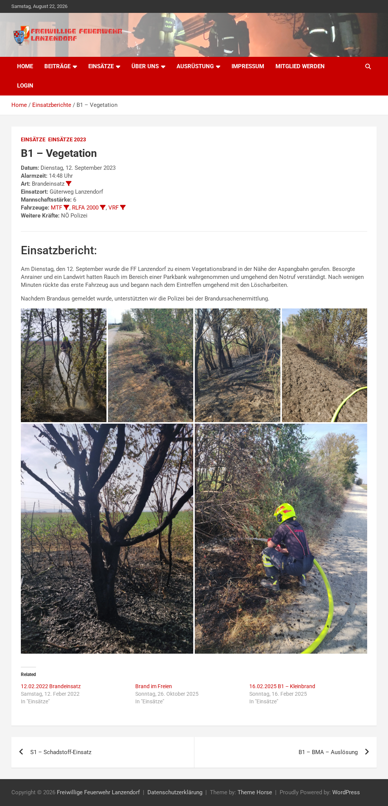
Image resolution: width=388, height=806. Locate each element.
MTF (56, 207)
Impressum (248, 66)
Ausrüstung (195, 66)
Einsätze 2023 (67, 139)
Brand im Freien (153, 686)
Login (25, 85)
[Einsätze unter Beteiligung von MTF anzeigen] (66, 207)
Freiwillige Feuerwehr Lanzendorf (98, 792)
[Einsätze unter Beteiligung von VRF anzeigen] (123, 207)
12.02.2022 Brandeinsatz (51, 686)
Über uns (145, 66)
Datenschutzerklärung (174, 792)
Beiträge (57, 66)
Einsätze (101, 66)
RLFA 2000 (85, 207)
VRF (113, 207)
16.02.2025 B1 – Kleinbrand (282, 686)
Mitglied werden (300, 66)
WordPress (346, 792)
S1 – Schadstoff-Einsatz (60, 752)
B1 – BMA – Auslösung (328, 752)
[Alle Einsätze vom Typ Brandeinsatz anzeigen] (69, 183)
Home (25, 66)
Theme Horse (255, 792)
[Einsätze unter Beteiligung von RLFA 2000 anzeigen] (103, 207)
